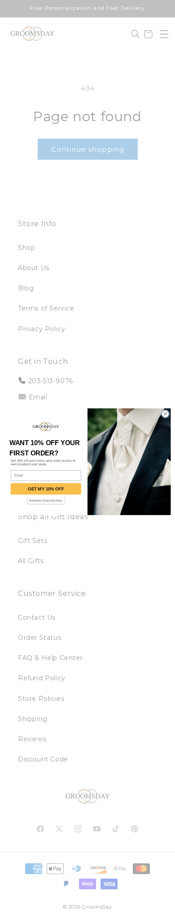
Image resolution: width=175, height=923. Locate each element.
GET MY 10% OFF (46, 488)
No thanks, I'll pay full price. (45, 500)
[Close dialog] (165, 413)
